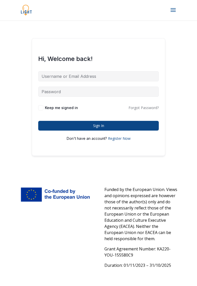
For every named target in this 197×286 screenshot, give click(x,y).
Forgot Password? (144, 107)
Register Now (119, 138)
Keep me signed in (61, 107)
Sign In (98, 125)
